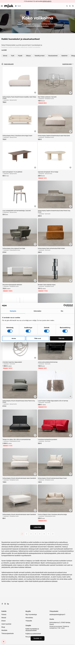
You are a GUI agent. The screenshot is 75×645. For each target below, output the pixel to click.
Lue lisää (4, 50)
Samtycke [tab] (13, 311)
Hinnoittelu (29, 618)
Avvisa (14, 338)
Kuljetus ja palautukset (33, 634)
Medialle (4, 630)
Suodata (36, 638)
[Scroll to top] (3, 641)
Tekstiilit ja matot (39, 55)
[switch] (28, 331)
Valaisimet (64, 55)
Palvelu (3, 614)
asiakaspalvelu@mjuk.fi (57, 614)
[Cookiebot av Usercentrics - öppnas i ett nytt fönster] (65, 305)
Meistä (3, 618)
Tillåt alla (61, 338)
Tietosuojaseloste (7, 633)
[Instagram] (5, 604)
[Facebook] (2, 604)
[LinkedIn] (8, 604)
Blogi (3, 627)
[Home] (8, 6)
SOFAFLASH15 (47, 1)
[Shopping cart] (72, 6)
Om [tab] (62, 311)
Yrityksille (29, 621)
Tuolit (12, 55)
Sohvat (5, 55)
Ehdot (3, 621)
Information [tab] (37, 311)
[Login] (69, 6)
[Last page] (52, 533)
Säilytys (28, 55)
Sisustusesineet (53, 55)
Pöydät (20, 55)
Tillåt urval (37, 338)
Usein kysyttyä (6, 624)
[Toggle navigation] (2, 6)
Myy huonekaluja (31, 614)
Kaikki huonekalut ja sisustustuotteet (32, 629)
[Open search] (66, 6)
